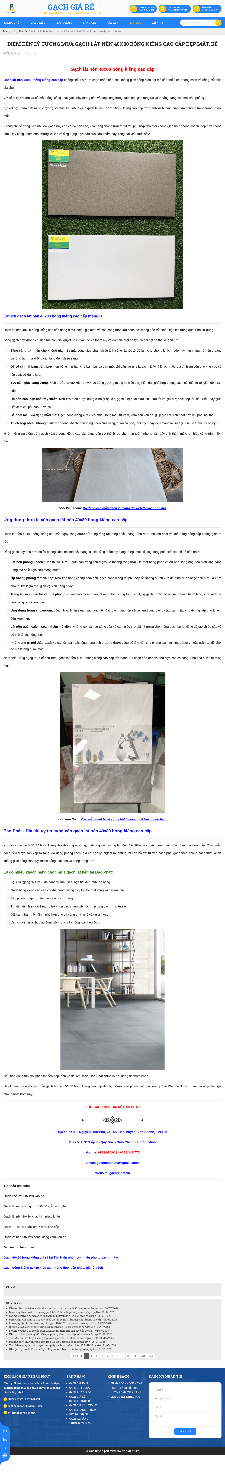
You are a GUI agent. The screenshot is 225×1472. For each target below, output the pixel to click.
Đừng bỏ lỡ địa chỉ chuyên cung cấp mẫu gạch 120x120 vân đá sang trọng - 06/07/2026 (60, 1327)
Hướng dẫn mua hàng (126, 1392)
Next (142, 1355)
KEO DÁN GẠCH (78, 1414)
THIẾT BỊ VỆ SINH (80, 1423)
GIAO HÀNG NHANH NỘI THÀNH (178, 8)
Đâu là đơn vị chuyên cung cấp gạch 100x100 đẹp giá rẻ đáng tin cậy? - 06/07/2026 (57, 1341)
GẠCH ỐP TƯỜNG (79, 1387)
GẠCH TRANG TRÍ (80, 1401)
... (123, 1355)
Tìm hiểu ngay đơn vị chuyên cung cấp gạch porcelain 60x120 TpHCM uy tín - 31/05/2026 (62, 1345)
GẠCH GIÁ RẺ (77, 1396)
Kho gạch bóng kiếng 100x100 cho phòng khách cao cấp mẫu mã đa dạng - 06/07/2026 (60, 1334)
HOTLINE (206, 6)
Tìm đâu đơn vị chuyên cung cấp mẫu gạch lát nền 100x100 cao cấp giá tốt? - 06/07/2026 (61, 1338)
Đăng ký (185, 1431)
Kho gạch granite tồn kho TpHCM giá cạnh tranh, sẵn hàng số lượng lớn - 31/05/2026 (60, 1349)
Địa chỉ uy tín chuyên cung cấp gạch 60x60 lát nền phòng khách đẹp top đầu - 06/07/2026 (62, 1312)
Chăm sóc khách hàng (126, 1383)
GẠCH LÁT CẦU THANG (83, 1405)
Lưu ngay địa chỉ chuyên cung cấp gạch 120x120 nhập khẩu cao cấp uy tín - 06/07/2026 (60, 1323)
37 (128, 1355)
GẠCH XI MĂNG (78, 1418)
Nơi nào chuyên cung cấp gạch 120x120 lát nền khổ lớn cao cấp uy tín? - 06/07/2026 (59, 1330)
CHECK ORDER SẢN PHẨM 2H (146, 8)
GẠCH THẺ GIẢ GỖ (80, 1392)
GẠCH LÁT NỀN (78, 1383)
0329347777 (210, 10)
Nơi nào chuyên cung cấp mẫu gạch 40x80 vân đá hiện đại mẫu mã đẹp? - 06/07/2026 (60, 1315)
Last (151, 1355)
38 (135, 1355)
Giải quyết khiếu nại (125, 1396)
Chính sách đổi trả (124, 1387)
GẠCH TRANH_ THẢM (82, 1409)
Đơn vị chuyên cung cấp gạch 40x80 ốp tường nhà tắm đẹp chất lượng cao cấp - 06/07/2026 (63, 1319)
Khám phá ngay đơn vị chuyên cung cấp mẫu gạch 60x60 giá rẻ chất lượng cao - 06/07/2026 (63, 1308)
